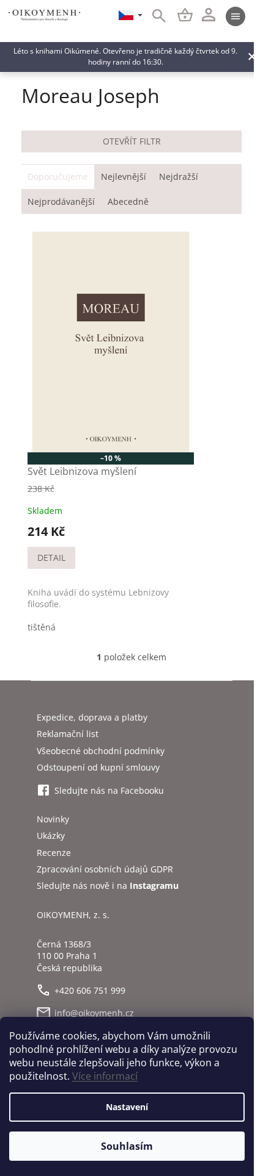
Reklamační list (67, 733)
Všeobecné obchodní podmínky (101, 751)
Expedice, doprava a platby (92, 717)
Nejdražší (178, 176)
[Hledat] (152, 16)
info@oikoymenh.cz (94, 1013)
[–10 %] (111, 342)
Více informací (105, 1076)
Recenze (54, 852)
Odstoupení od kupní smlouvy (98, 767)
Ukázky (51, 835)
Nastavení (127, 1107)
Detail (51, 557)
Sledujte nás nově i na (108, 885)
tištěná (42, 627)
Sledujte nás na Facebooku (109, 790)
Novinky (53, 819)
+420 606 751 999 (89, 990)
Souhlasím (127, 1146)
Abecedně (128, 201)
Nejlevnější (123, 176)
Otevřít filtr (132, 141)
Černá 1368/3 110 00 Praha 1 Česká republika (69, 956)
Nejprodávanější (61, 201)
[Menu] (235, 16)
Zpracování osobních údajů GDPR (105, 869)
